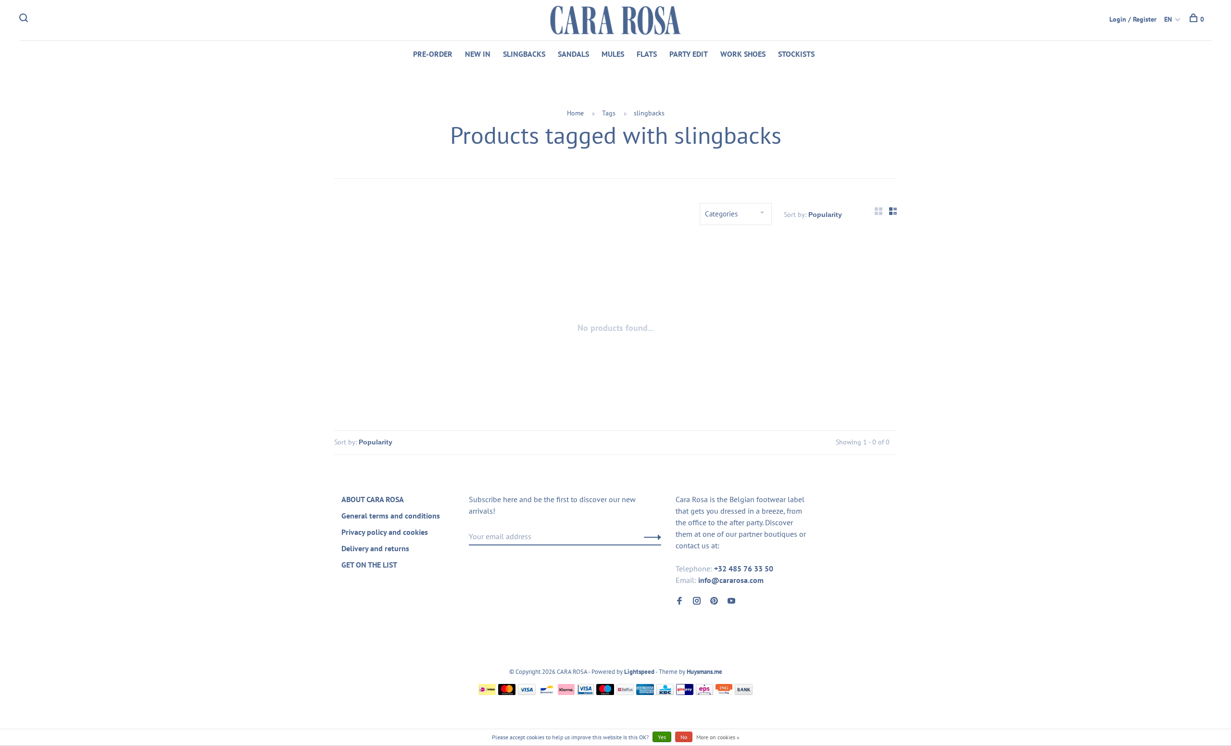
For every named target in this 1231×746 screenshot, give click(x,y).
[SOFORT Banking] (566, 692)
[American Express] (645, 692)
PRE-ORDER (432, 54)
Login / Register (1132, 19)
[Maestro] (605, 692)
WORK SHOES (743, 54)
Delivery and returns (375, 548)
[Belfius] (625, 692)
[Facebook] (679, 601)
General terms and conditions (390, 515)
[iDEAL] (487, 692)
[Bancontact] (546, 692)
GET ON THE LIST (369, 564)
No (683, 737)
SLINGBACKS (524, 54)
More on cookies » (718, 737)
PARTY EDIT (688, 54)
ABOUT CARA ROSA (372, 499)
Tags (609, 113)
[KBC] (665, 692)
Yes (662, 737)
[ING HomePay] (724, 692)
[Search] (24, 19)
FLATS (647, 54)
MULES (613, 54)
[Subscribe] (650, 536)
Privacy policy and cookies (384, 532)
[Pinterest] (714, 601)
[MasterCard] (507, 692)
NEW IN (477, 54)
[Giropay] (684, 692)
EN (1168, 19)
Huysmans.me (704, 672)
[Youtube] (731, 601)
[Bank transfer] (744, 692)
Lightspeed (639, 672)
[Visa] (527, 692)
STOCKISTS (796, 54)
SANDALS (573, 54)
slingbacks (649, 113)
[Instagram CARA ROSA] (697, 601)
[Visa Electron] (585, 692)
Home (575, 113)
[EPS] (704, 692)
